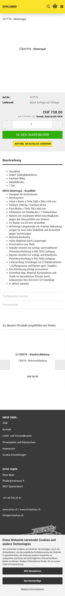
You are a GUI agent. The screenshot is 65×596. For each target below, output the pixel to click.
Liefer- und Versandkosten (17, 435)
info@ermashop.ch (13, 515)
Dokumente (10, 304)
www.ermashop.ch (30, 509)
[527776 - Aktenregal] (32, 49)
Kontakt (6, 429)
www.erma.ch (10, 509)
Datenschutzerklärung (12, 564)
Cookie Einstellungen (14, 454)
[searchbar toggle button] (48, 7)
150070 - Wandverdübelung (32, 360)
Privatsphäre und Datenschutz (19, 442)
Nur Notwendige (32, 581)
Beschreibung (11, 160)
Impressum (8, 448)
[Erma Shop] (8, 6)
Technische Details (15, 296)
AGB (4, 423)
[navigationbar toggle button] (61, 7)
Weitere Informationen (32, 589)
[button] (7, 124)
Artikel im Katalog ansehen (33, 143)
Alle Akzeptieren (32, 571)
